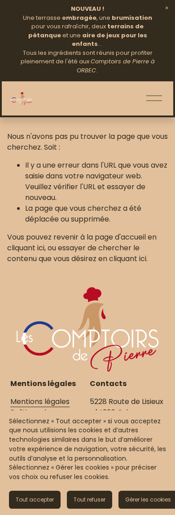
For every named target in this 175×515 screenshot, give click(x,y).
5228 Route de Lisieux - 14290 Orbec (126, 406)
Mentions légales (40, 401)
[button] (167, 8)
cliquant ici (25, 248)
